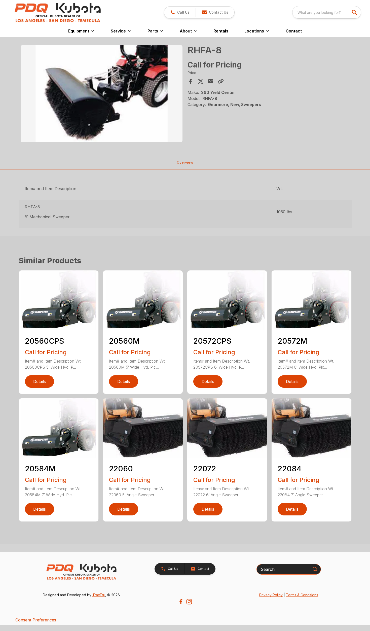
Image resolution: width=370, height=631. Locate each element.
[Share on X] (201, 81)
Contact (294, 30)
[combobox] (326, 12)
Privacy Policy (271, 595)
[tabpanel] (102, 94)
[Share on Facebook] (191, 81)
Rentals (220, 30)
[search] (355, 12)
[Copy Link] (221, 81)
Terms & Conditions (302, 595)
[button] (180, 12)
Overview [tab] (185, 162)
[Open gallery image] (102, 93)
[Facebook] (181, 601)
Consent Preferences (35, 619)
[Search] (314, 569)
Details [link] (39, 381)
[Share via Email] (211, 81)
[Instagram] (189, 601)
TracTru (98, 595)
